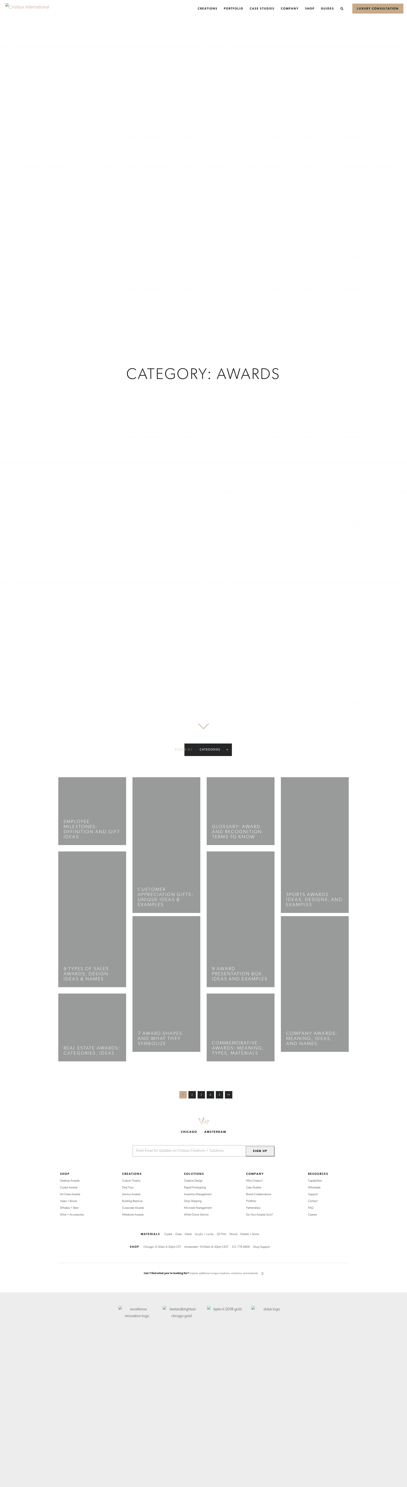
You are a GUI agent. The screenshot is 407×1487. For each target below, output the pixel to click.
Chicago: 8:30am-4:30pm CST (162, 1247)
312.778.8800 (241, 1247)
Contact (313, 1201)
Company (255, 1174)
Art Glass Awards (70, 1194)
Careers (312, 1214)
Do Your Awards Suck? (259, 1214)
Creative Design (193, 1180)
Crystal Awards (68, 1187)
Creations (132, 1174)
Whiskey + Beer (69, 1208)
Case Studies (253, 1187)
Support (313, 1194)
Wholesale (314, 1187)
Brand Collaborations (258, 1194)
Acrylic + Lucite (204, 1234)
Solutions (194, 1174)
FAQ (311, 1208)
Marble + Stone (249, 1234)
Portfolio (251, 1201)
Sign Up (260, 1151)
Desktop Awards (69, 1180)
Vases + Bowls (68, 1201)
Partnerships (253, 1208)
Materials (150, 1234)
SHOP (134, 1247)
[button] (212, 750)
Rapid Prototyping (195, 1187)
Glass (178, 1234)
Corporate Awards (133, 1208)
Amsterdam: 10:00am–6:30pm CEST (206, 1247)
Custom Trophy (131, 1180)
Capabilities (315, 1180)
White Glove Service (196, 1214)
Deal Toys (127, 1187)
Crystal (168, 1234)
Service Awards (131, 1194)
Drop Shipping (193, 1201)
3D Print (221, 1234)
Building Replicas (132, 1201)
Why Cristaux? (254, 1180)
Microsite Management (198, 1208)
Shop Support (261, 1247)
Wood (233, 1234)
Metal (188, 1234)
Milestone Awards (133, 1214)
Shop (65, 1174)
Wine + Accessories (72, 1214)
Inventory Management (198, 1194)
